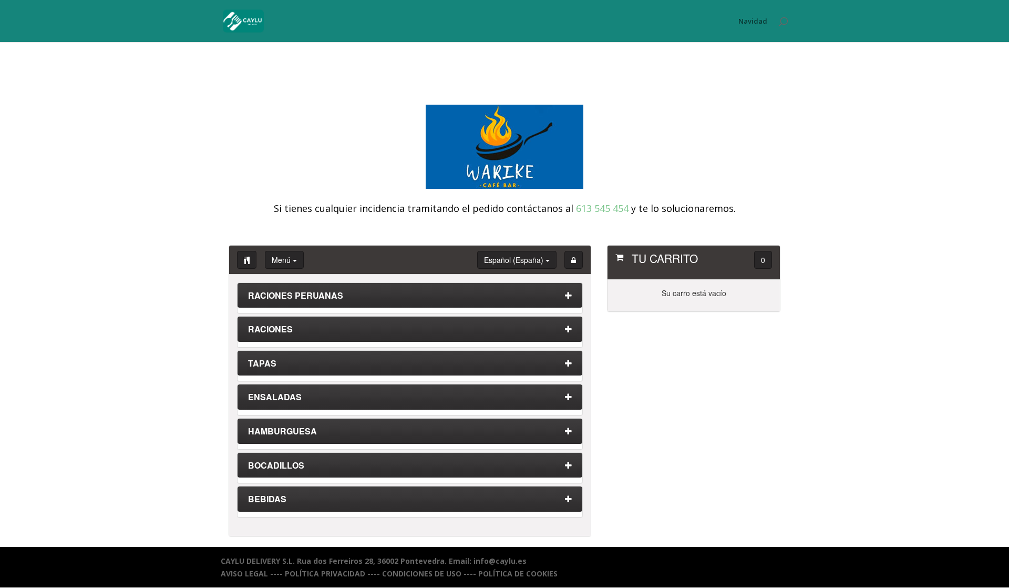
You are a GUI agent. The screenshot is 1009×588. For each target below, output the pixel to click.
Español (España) (514, 260)
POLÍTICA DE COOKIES (518, 574)
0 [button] (763, 260)
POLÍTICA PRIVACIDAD (325, 574)
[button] (573, 260)
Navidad (752, 21)
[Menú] (246, 260)
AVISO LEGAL (244, 574)
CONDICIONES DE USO (421, 574)
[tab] (410, 298)
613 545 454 (602, 208)
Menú (282, 260)
